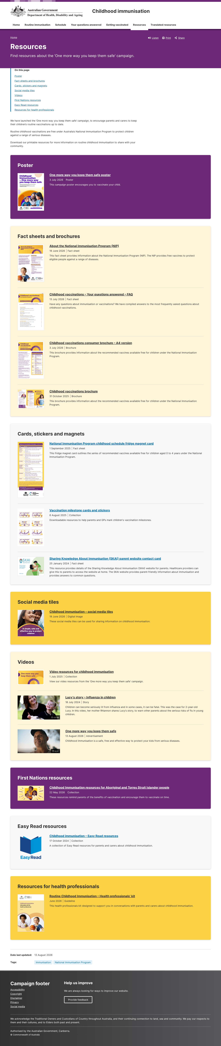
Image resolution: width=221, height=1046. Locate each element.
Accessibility (17, 989)
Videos (18, 95)
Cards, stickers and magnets (31, 85)
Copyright (16, 993)
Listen (155, 37)
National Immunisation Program (73, 962)
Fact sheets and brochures (30, 80)
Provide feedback (78, 999)
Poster (18, 76)
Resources (139, 24)
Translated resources (163, 24)
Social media (17, 1006)
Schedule (60, 24)
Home (16, 24)
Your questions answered (86, 24)
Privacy (14, 1002)
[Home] (46, 11)
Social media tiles (25, 90)
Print (168, 37)
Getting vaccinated (117, 24)
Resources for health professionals (34, 109)
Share (181, 37)
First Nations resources (28, 100)
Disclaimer (16, 998)
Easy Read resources (26, 104)
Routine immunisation (37, 24)
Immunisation (43, 962)
